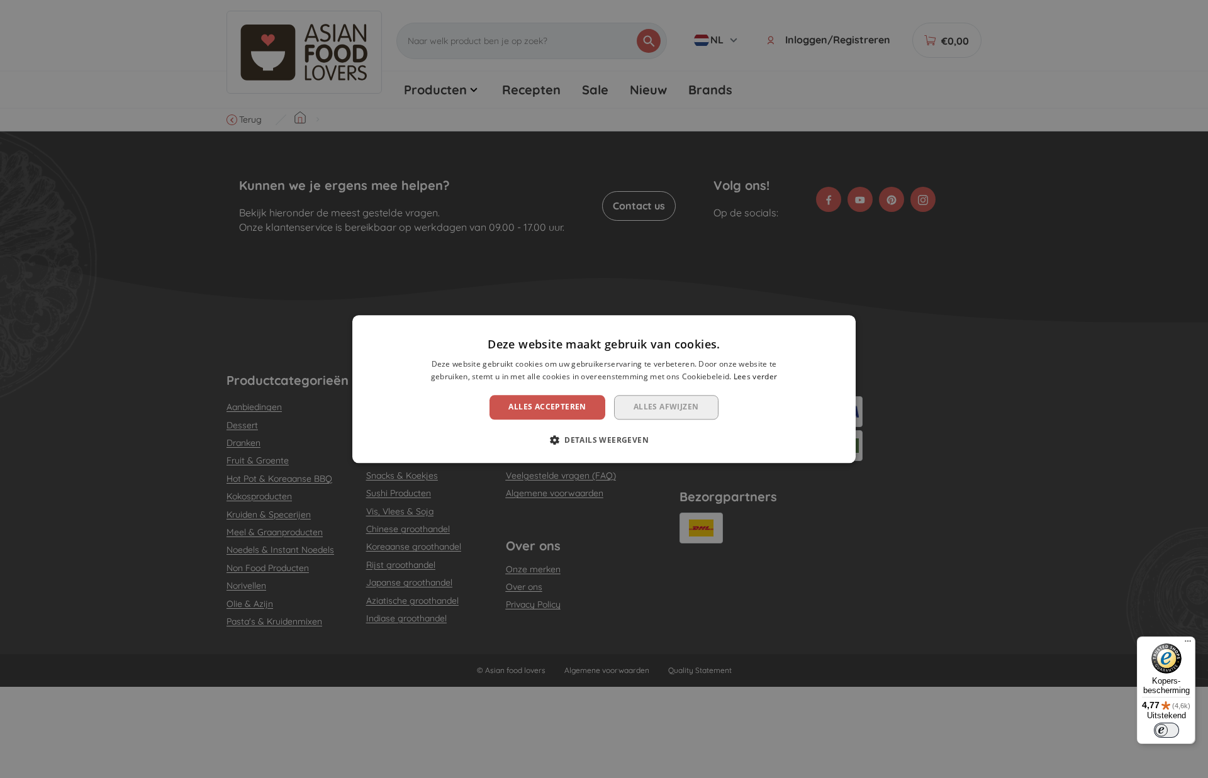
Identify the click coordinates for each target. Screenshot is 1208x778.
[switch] (1166, 730)
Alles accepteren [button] (547, 407)
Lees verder (755, 376)
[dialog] (604, 389)
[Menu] (1187, 644)
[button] (604, 439)
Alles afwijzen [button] (666, 407)
